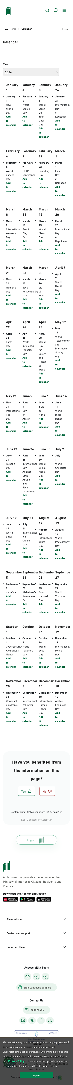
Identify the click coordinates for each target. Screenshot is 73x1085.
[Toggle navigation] (63, 10)
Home (13, 28)
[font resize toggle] (36, 976)
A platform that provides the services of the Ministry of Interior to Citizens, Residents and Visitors (32, 881)
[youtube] (23, 1020)
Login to (32, 840)
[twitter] (32, 1020)
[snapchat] (50, 1020)
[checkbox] (26, 791)
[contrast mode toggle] (27, 976)
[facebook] (41, 1020)
